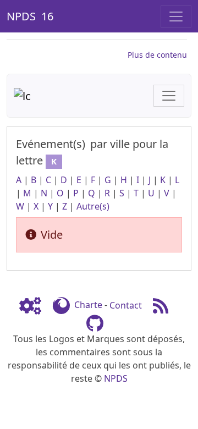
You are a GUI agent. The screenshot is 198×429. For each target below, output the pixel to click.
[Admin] (34, 305)
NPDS (116, 378)
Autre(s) (92, 206)
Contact (125, 305)
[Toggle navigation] (176, 17)
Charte (88, 305)
